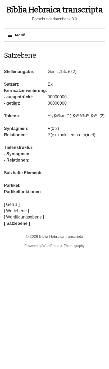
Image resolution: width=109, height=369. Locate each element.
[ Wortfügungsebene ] (24, 217)
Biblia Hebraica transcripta (54, 9)
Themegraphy (74, 246)
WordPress (50, 246)
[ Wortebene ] (16, 210)
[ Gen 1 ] (12, 204)
